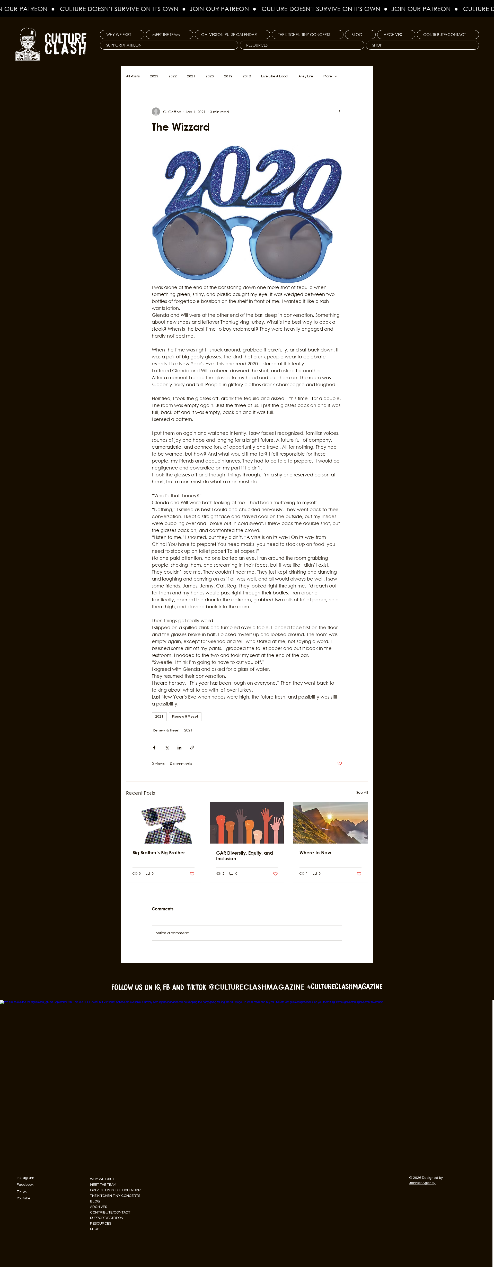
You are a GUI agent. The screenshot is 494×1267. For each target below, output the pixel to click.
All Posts (133, 76)
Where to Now (315, 852)
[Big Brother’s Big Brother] (163, 823)
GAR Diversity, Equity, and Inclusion (244, 855)
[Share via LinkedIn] (179, 747)
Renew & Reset (185, 716)
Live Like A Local (274, 76)
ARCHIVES (98, 1207)
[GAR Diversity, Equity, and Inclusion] (247, 823)
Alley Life (305, 76)
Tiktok (22, 1191)
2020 (210, 76)
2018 (247, 76)
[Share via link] (192, 747)
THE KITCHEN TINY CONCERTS (115, 1196)
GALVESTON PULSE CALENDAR (115, 1190)
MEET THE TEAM (103, 1185)
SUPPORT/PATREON (106, 1218)
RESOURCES (100, 1223)
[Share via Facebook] (154, 747)
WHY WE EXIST (102, 1179)
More (327, 76)
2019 (228, 76)
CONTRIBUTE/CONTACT (110, 1212)
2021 (191, 76)
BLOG (95, 1201)
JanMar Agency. (422, 1183)
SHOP (94, 1229)
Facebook (25, 1185)
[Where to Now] (330, 823)
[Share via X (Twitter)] (166, 747)
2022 (173, 76)
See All (362, 792)
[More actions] (339, 111)
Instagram (25, 1178)
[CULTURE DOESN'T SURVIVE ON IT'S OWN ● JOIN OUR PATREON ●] (247, 8)
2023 (154, 76)
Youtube (23, 1198)
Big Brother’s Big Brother (159, 852)
